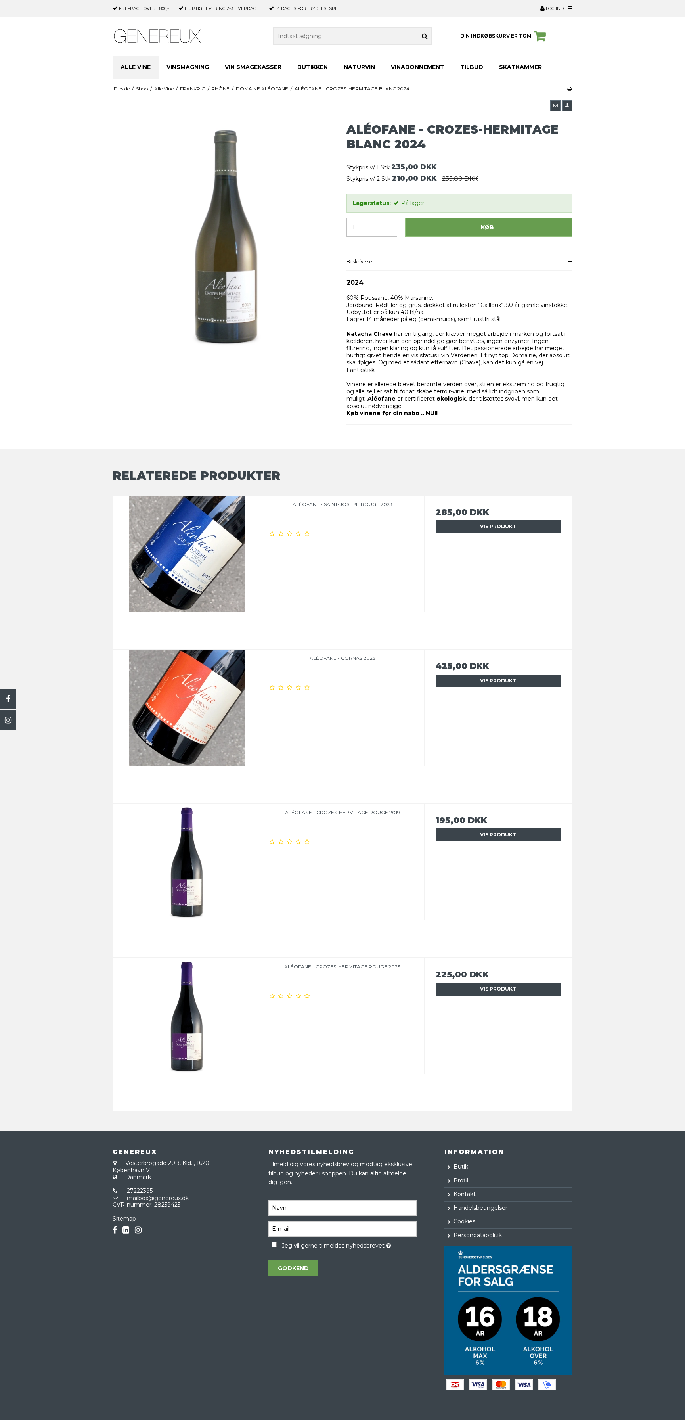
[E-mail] (342, 1228)
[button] (555, 105)
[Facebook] (8, 699)
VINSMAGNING (187, 67)
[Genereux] (157, 36)
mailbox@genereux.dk (158, 1198)
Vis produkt (498, 526)
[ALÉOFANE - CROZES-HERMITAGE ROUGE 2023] (187, 1032)
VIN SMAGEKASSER (253, 67)
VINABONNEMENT (417, 67)
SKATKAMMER (520, 67)
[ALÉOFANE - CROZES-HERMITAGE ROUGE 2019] (187, 878)
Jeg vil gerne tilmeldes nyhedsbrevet (349, 1244)
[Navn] (342, 1207)
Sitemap (124, 1218)
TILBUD (471, 67)
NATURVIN (359, 67)
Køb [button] (487, 227)
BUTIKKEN (312, 67)
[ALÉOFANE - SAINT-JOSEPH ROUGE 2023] (187, 570)
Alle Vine (136, 67)
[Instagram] (8, 720)
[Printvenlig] (569, 89)
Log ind (554, 8)
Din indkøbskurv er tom (496, 36)
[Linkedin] (125, 1230)
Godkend (293, 1268)
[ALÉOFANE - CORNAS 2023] (187, 723)
